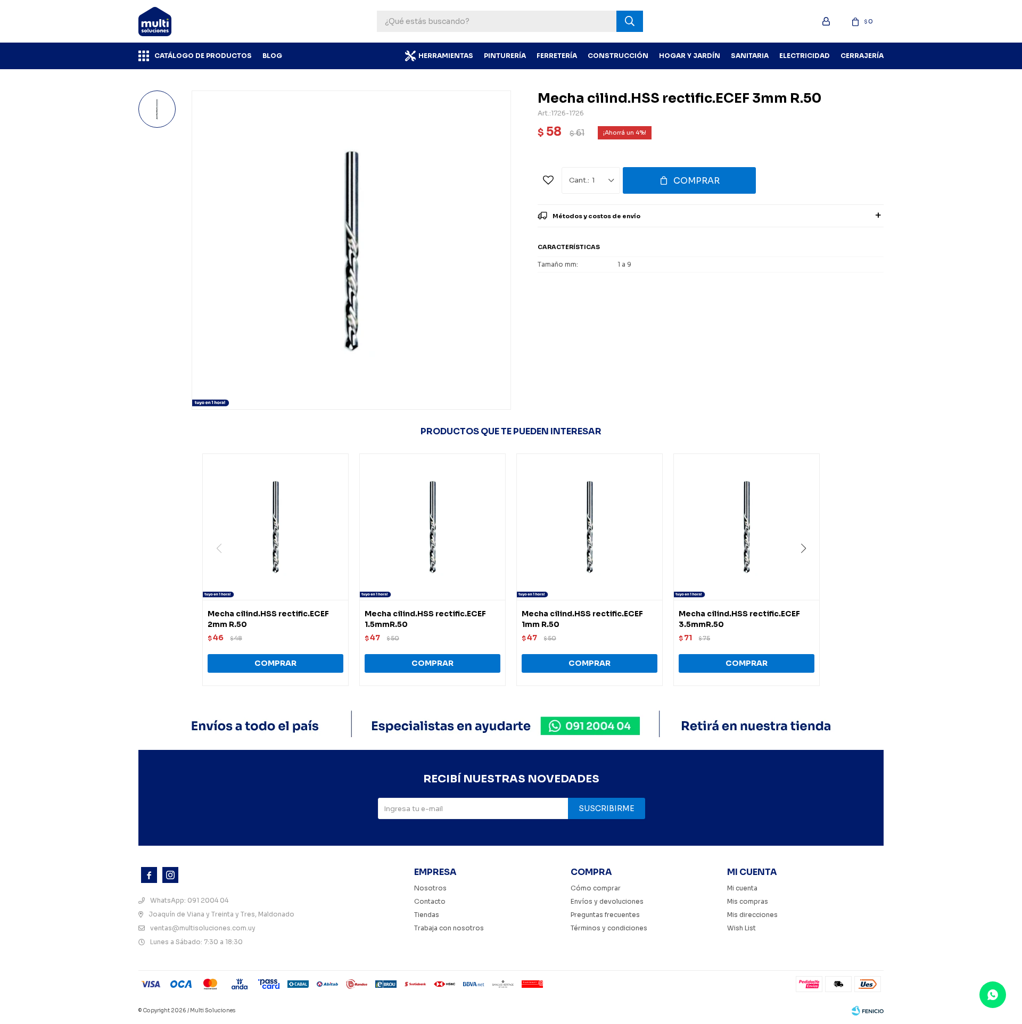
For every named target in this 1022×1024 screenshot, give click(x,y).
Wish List (741, 928)
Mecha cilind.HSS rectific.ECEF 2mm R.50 (268, 619)
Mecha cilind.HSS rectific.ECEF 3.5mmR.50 (739, 619)
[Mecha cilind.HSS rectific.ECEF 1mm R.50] (589, 526)
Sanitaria (750, 56)
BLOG (272, 56)
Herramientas (445, 56)
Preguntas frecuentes (605, 915)
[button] (807, 570)
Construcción (618, 56)
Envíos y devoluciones (607, 901)
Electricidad (804, 56)
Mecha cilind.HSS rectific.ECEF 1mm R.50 (582, 619)
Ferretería (557, 56)
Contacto (430, 901)
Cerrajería (862, 56)
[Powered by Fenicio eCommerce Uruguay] (868, 1011)
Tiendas (426, 915)
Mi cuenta (742, 888)
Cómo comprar (596, 888)
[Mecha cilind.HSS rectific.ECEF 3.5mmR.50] (746, 526)
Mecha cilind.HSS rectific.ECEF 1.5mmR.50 (425, 619)
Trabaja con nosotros (449, 928)
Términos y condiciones (609, 928)
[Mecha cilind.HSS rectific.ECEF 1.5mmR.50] (432, 526)
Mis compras (747, 901)
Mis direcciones (752, 915)
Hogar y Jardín (689, 56)
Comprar (696, 180)
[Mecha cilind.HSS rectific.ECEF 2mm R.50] (275, 526)
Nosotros (430, 888)
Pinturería (505, 56)
